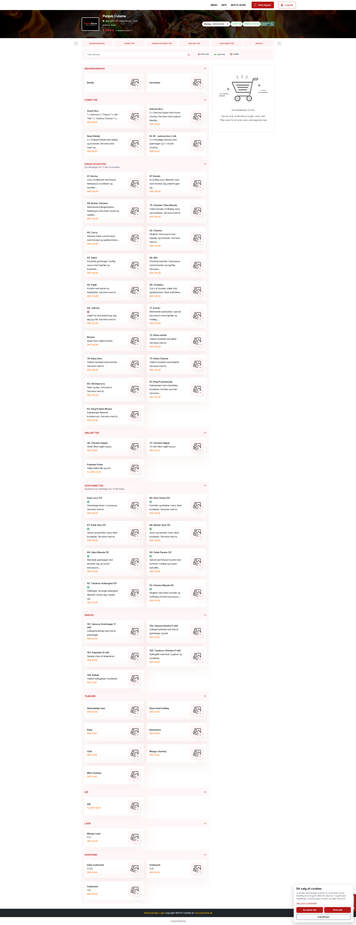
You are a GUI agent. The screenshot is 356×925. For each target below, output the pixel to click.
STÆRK (236, 54)
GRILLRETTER (194, 43)
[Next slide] (76, 43)
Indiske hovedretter (162, 43)
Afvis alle (337, 910)
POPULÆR (204, 54)
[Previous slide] (279, 43)
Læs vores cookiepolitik (306, 903)
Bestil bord (238, 5)
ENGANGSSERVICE (97, 43)
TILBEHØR (90, 696)
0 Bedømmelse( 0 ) (124, 30)
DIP (86, 792)
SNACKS (259, 43)
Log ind (289, 5)
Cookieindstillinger (178, 921)
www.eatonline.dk (203, 913)
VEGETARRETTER (226, 43)
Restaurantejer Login (154, 913)
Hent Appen (264, 5)
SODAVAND (91, 854)
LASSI (88, 823)
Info (224, 5)
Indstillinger (324, 917)
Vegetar (221, 54)
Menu (214, 5)
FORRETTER (129, 43)
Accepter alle (310, 910)
